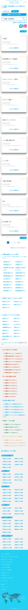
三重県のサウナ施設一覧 (8, 342)
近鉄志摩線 (15, 342)
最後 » (19, 242)
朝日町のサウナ (17, 333)
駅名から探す (15, 11)
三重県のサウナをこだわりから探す (14, 14)
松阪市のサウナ (17, 318)
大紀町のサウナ (17, 330)
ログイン (25, 2)
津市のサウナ (16, 321)
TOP (2, 342)
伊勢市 (8, 204)
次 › (15, 242)
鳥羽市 (8, 62)
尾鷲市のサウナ (5, 333)
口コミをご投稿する (14, 47)
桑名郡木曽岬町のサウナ (7, 336)
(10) (6, 304)
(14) (6, 301)
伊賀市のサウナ (5, 318)
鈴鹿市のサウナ (5, 321)
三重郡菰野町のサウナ (6, 327)
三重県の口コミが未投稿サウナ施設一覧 (20, 22)
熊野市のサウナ (17, 336)
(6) (17, 304)
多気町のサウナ (5, 330)
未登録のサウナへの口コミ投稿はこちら (18, 247)
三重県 (4, 62)
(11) (18, 301)
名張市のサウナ (17, 327)
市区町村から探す (6, 11)
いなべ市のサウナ (17, 324)
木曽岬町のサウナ (6, 324)
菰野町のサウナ (5, 339)
